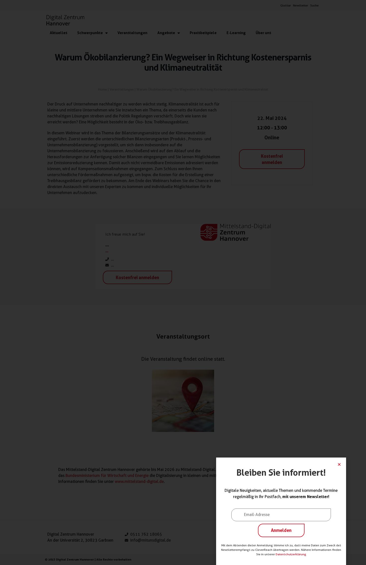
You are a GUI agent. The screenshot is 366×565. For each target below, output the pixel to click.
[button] (339, 464)
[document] (183, 282)
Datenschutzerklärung (291, 554)
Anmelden (281, 530)
